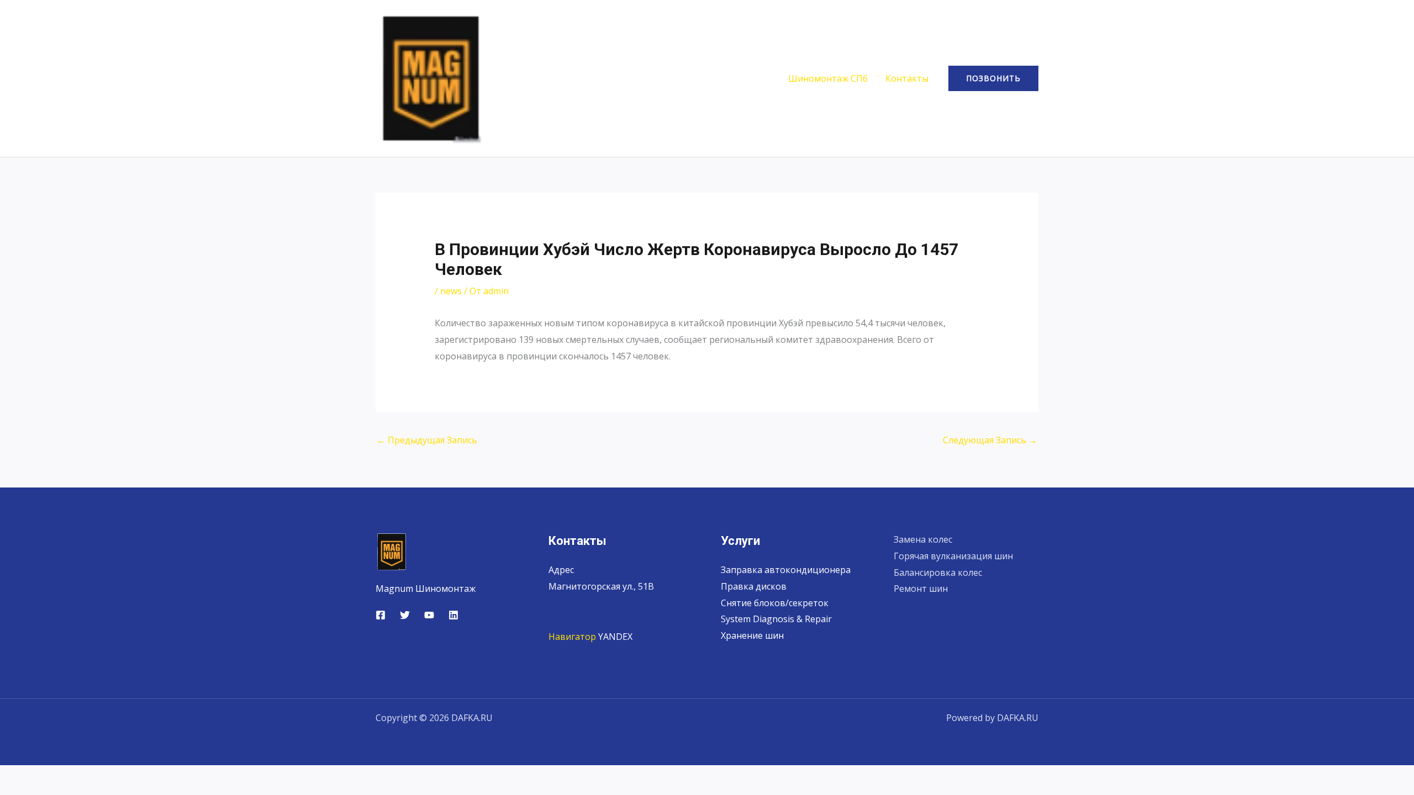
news (451, 291)
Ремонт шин (921, 588)
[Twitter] (405, 615)
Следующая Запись (990, 440)
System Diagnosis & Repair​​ (776, 619)
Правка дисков (754, 586)
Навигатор (572, 636)
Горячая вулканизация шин (953, 556)
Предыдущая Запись (427, 440)
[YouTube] (429, 615)
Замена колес (923, 539)
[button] (993, 78)
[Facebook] (381, 615)
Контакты (906, 78)
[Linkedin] (453, 615)
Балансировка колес (938, 572)
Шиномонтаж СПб (828, 78)
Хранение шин (752, 635)
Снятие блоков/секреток (775, 603)
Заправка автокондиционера (786, 570)
